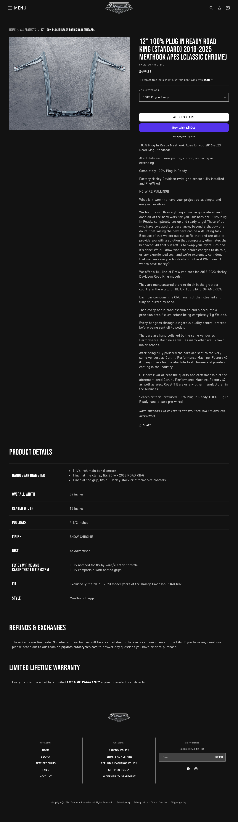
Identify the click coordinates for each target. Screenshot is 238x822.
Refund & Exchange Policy (119, 763)
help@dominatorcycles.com (77, 647)
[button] (16, 8)
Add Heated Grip (149, 90)
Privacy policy (141, 802)
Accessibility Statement (119, 776)
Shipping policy (178, 802)
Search (46, 756)
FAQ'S (45, 770)
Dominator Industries (81, 802)
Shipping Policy (119, 770)
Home (12, 30)
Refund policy (123, 802)
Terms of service (159, 802)
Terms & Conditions (119, 756)
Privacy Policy (119, 750)
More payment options (184, 136)
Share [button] (147, 425)
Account (46, 776)
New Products (46, 763)
